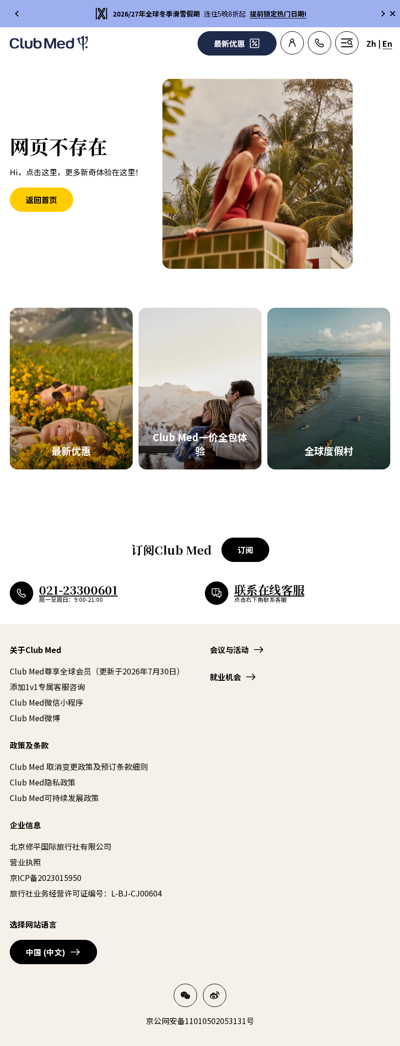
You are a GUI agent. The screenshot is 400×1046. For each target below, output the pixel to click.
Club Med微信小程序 (46, 702)
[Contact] (319, 43)
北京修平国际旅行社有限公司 (60, 846)
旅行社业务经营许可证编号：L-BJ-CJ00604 (86, 893)
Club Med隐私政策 (43, 782)
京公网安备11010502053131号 (200, 1021)
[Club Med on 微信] (185, 995)
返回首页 (41, 199)
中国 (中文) (45, 952)
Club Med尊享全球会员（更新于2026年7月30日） (97, 671)
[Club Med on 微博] (214, 995)
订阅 (245, 550)
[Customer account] (292, 43)
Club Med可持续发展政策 (54, 797)
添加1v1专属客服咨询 (47, 686)
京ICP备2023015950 (45, 877)
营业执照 (25, 862)
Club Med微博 (35, 718)
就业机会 (225, 677)
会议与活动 (229, 649)
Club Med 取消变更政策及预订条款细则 (79, 766)
